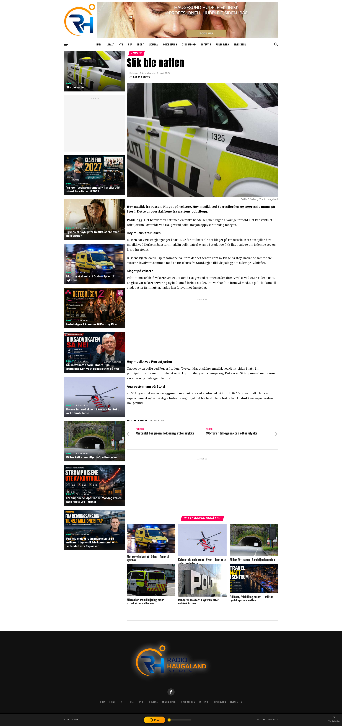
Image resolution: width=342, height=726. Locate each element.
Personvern (222, 44)
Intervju (206, 44)
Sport (140, 44)
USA (130, 44)
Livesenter (240, 44)
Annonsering (170, 44)
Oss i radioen (189, 44)
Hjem (99, 44)
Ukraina (153, 44)
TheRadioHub (334, 721)
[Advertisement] (94, 125)
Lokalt (110, 44)
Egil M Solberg (141, 76)
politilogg (157, 421)
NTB (121, 44)
